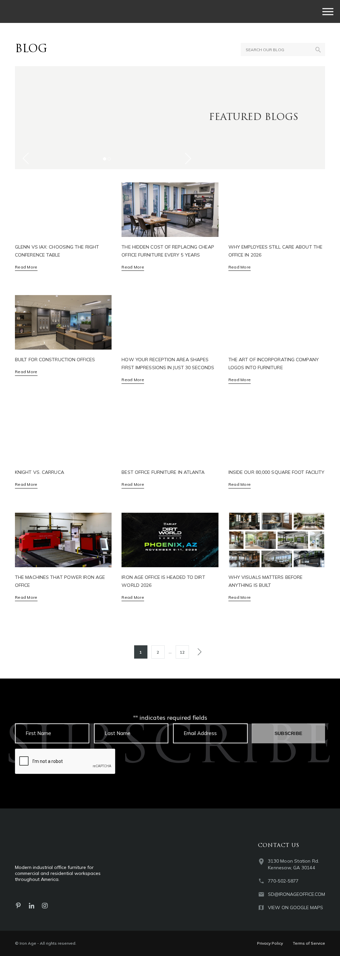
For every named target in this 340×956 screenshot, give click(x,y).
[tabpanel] (107, 117)
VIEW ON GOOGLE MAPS (295, 907)
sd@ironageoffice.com (296, 894)
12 (182, 652)
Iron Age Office (63, 11)
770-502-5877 (283, 881)
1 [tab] (104, 158)
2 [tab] (109, 158)
